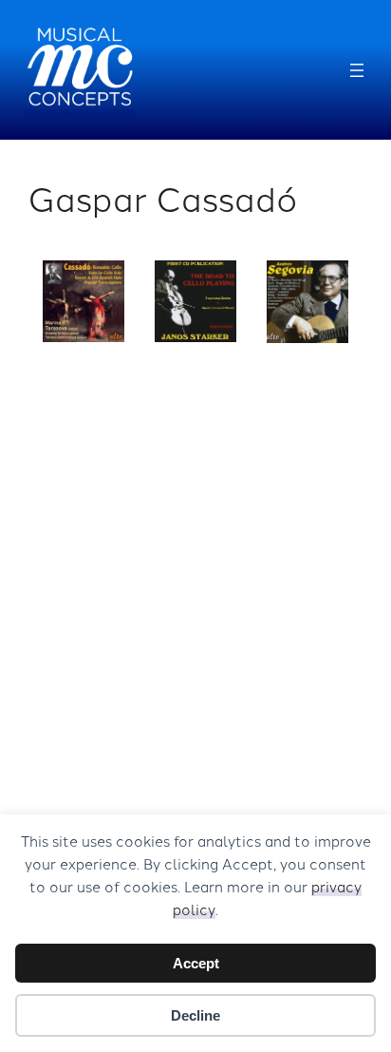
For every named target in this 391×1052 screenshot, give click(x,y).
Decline (195, 1015)
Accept (196, 963)
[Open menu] (356, 70)
